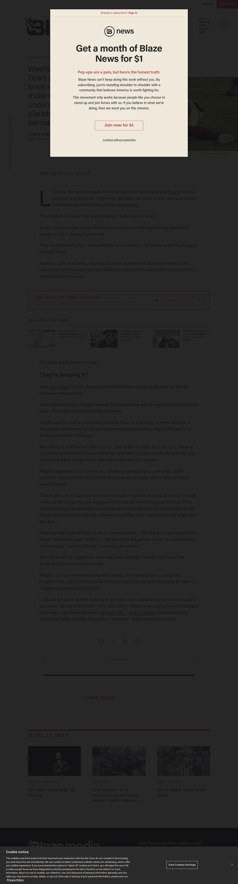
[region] (119, 865)
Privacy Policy (15, 880)
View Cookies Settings (182, 865)
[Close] (232, 865)
